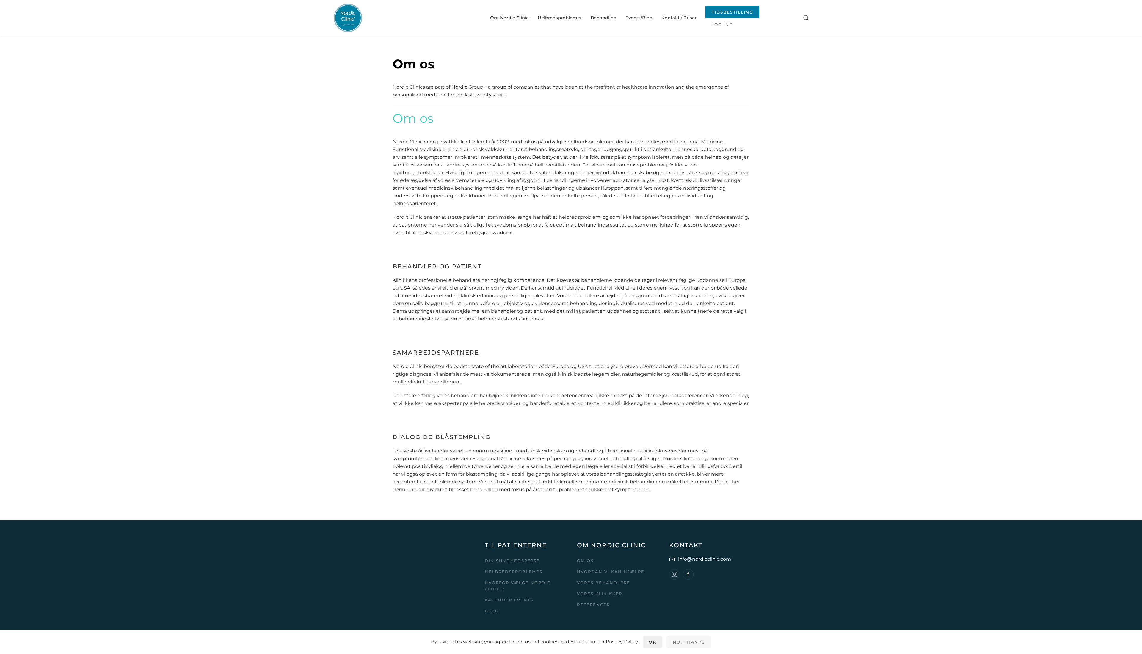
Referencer (593, 604)
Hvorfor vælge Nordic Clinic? (517, 585)
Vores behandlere (603, 582)
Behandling (604, 18)
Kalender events (509, 600)
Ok (652, 642)
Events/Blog (638, 18)
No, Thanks (689, 642)
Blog (492, 611)
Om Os (585, 560)
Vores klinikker (599, 593)
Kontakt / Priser (679, 18)
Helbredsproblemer (560, 18)
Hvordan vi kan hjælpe (610, 571)
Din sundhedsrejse (512, 560)
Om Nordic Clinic (509, 18)
